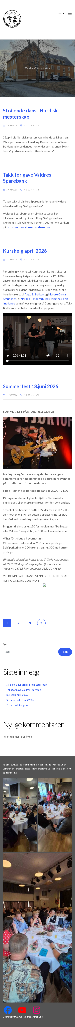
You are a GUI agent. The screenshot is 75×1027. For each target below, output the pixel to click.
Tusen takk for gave (17, 705)
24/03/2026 (12, 395)
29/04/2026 (12, 125)
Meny (62, 13)
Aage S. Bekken (34, 294)
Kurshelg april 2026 (25, 251)
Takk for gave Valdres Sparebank (24, 689)
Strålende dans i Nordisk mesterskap (26, 684)
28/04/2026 (12, 260)
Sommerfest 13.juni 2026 (30, 386)
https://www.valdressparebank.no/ (28, 227)
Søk (5, 644)
